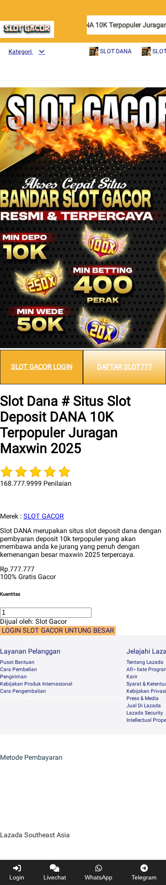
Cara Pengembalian (23, 691)
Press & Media (142, 698)
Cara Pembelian (18, 669)
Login (16, 877)
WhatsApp (98, 877)
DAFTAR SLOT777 (124, 367)
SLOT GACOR (43, 516)
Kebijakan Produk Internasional (36, 684)
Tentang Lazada (144, 662)
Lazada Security (144, 713)
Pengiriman (13, 677)
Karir (131, 677)
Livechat (54, 877)
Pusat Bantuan (17, 662)
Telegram (144, 877)
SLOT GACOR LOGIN (41, 367)
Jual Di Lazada (143, 706)
